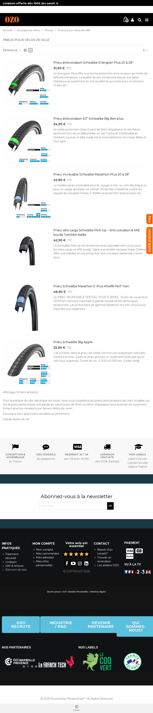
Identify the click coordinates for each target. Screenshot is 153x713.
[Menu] (146, 19)
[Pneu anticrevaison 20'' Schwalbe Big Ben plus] (27, 139)
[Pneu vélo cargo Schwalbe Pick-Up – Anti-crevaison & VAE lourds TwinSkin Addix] (27, 251)
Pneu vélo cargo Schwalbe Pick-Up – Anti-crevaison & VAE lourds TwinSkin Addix (96, 232)
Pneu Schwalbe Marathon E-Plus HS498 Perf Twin (91, 286)
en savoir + (49, 3)
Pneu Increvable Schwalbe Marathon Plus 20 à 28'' (91, 174)
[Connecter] (132, 19)
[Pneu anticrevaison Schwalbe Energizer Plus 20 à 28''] (27, 83)
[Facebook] (67, 563)
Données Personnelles (78, 592)
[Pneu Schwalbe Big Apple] (27, 362)
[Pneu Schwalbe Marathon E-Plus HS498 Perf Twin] (27, 307)
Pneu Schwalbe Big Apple (73, 342)
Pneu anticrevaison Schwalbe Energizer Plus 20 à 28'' (93, 62)
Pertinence (10, 50)
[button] (21, 624)
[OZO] (12, 19)
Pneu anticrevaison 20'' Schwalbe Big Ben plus (88, 118)
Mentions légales (98, 592)
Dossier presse (53, 592)
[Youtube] (73, 563)
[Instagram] (80, 563)
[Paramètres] (139, 19)
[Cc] (129, 551)
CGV (64, 592)
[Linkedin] (86, 563)
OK (110, 505)
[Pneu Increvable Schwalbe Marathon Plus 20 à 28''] (27, 195)
